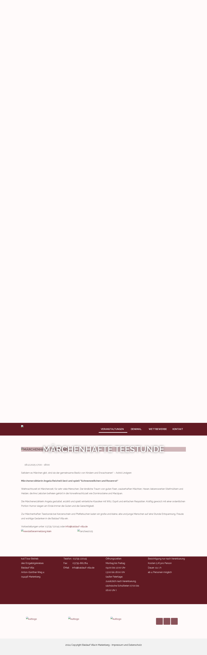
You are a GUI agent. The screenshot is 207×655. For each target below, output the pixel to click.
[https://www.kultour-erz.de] (40, 619)
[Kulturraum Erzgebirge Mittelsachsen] (125, 619)
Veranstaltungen (112, 429)
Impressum (117, 645)
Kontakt (177, 429)
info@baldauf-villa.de (76, 526)
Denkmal (136, 429)
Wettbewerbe (158, 429)
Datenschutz (135, 645)
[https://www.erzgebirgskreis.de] (82, 619)
